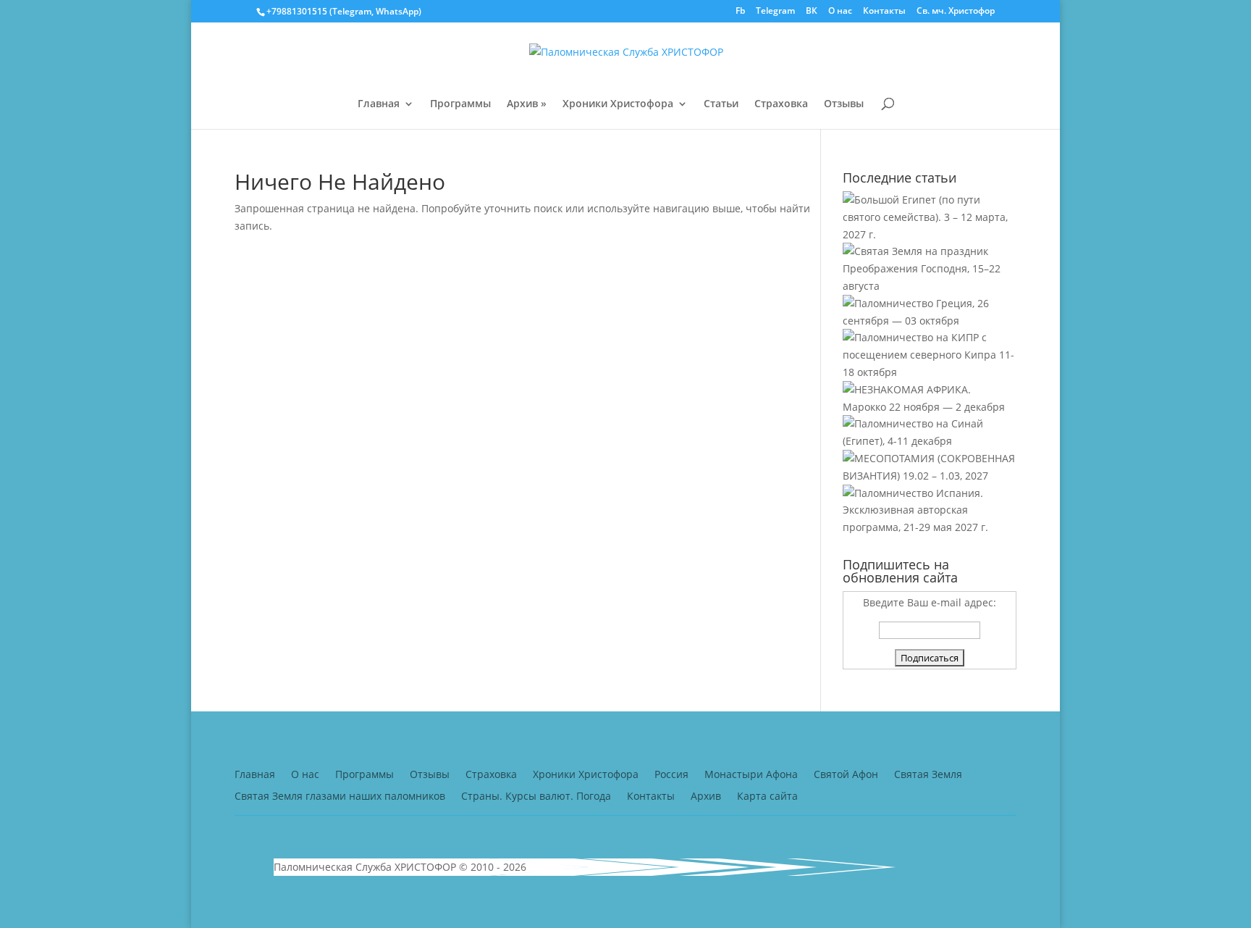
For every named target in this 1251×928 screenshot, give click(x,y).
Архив (706, 797)
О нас (840, 12)
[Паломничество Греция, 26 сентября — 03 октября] (929, 320)
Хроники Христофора (618, 104)
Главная (379, 104)
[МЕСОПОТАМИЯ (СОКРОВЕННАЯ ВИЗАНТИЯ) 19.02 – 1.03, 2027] (929, 475)
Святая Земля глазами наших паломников (340, 797)
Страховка (781, 104)
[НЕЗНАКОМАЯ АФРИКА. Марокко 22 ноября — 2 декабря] (929, 407)
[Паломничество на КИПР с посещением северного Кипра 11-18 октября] (929, 372)
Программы (460, 104)
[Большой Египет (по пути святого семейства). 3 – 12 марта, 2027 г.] (929, 234)
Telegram (775, 12)
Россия (671, 775)
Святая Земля (928, 775)
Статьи (721, 104)
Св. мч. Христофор (956, 12)
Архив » (527, 104)
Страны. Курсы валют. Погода (536, 797)
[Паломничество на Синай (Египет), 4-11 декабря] (929, 441)
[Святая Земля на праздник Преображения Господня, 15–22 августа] (929, 286)
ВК (811, 12)
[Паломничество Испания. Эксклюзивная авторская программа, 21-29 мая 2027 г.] (929, 527)
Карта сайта (767, 797)
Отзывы (844, 104)
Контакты (884, 12)
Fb (740, 12)
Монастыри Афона (751, 775)
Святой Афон (846, 775)
